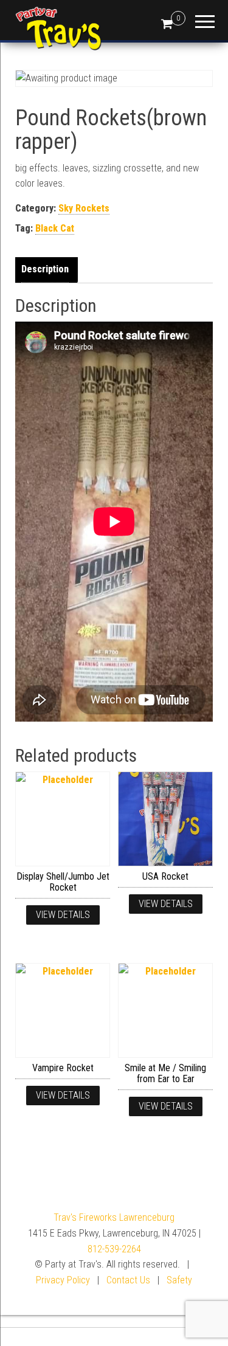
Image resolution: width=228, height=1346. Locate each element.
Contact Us (128, 1280)
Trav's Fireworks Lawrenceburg (114, 1217)
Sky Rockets (83, 208)
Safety (179, 1280)
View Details (63, 914)
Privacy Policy (63, 1280)
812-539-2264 (114, 1249)
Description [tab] (45, 269)
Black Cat (54, 228)
